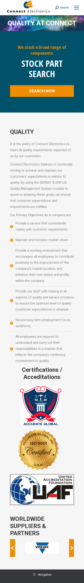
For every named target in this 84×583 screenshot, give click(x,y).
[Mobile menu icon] (76, 7)
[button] (12, 548)
